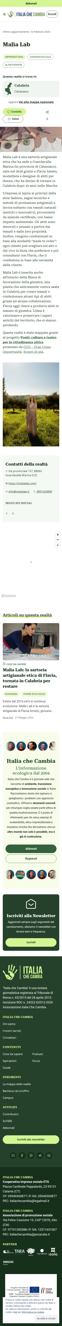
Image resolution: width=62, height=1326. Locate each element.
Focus (36, 1061)
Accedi (52, 14)
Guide (7, 1068)
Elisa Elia (8, 717)
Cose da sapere (13, 1054)
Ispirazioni (9, 1061)
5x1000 (7, 1121)
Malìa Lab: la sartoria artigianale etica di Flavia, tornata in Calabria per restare (30, 678)
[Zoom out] (57, 539)
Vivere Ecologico (34, 694)
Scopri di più (33, 351)
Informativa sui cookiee (33, 1312)
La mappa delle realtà (17, 1084)
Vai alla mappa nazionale (36, 102)
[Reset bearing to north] (57, 544)
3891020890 (44, 491)
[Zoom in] (57, 534)
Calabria (21, 85)
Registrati (31, 858)
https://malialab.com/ (22, 483)
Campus (8, 1098)
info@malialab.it (18, 491)
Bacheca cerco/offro (16, 1091)
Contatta (16, 111)
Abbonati (31, 848)
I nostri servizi (12, 1031)
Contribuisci (10, 1114)
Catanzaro (21, 91)
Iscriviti (31, 942)
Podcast (37, 1054)
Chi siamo (9, 1024)
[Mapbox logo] (8, 596)
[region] (31, 565)
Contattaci (9, 1037)
